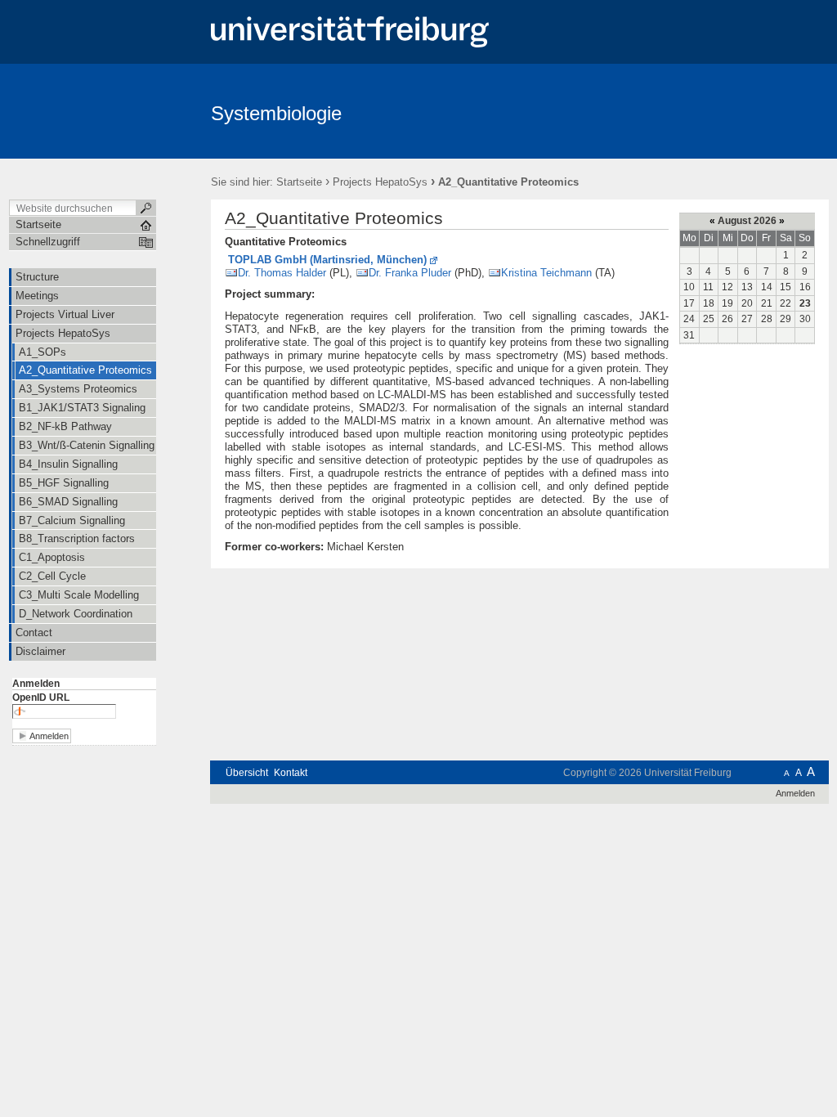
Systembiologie (276, 113)
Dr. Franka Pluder (410, 273)
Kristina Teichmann (546, 273)
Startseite (299, 182)
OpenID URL (40, 697)
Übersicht (247, 772)
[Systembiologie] (749, 110)
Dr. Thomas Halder (282, 273)
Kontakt (290, 772)
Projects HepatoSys (380, 182)
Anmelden (36, 683)
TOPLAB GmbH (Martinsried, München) (327, 259)
